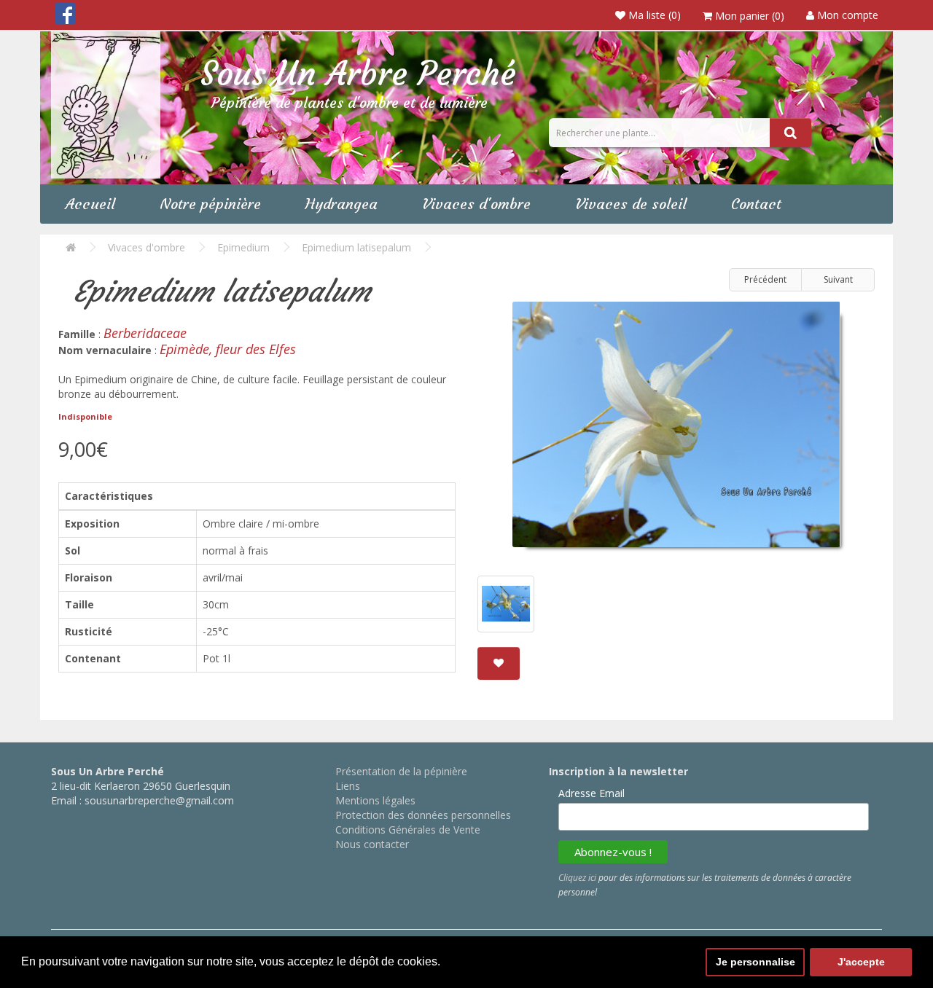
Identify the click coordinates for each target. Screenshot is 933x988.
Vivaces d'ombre (476, 204)
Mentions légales (375, 800)
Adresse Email (591, 793)
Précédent (765, 279)
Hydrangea (341, 204)
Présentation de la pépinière (401, 771)
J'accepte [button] (861, 962)
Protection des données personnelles (423, 815)
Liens (347, 786)
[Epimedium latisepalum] (676, 430)
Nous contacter (372, 844)
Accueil (90, 204)
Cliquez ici (577, 877)
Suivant (838, 279)
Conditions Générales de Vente (407, 829)
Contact (756, 204)
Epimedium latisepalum (356, 247)
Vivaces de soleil (631, 204)
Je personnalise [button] (755, 962)
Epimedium (243, 247)
